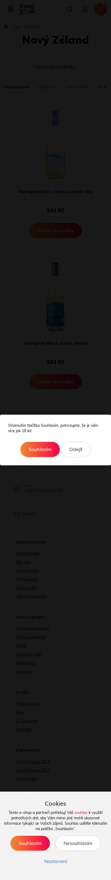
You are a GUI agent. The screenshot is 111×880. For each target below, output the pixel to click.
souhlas (81, 812)
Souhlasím (40, 449)
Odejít (75, 449)
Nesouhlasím (78, 843)
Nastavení (55, 861)
